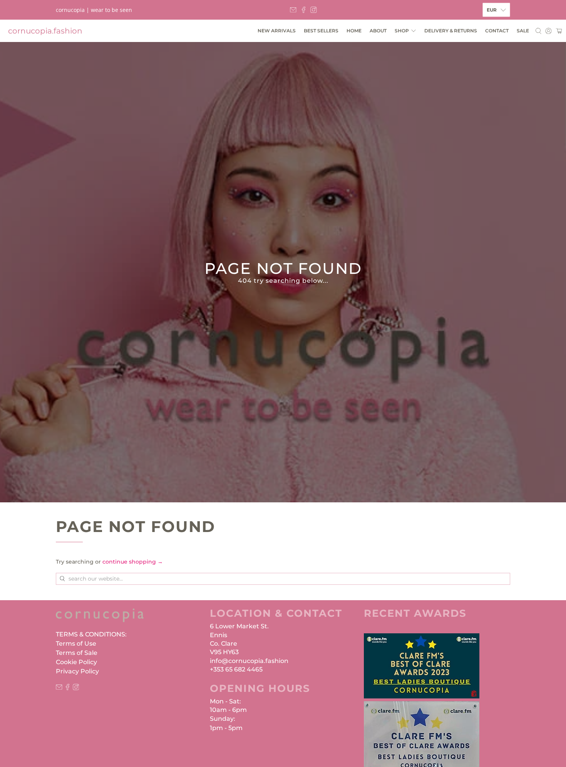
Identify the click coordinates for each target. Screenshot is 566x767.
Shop (402, 31)
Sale (523, 31)
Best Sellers (321, 31)
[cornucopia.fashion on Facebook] (303, 10)
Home (354, 31)
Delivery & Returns (450, 31)
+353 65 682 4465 (236, 669)
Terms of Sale (76, 652)
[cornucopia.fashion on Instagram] (313, 10)
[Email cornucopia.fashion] (293, 10)
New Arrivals (277, 31)
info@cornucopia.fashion (249, 661)
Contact (497, 31)
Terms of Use (76, 643)
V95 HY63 (224, 652)
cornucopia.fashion (45, 30)
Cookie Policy (76, 662)
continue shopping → (132, 561)
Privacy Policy (77, 671)
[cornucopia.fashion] (100, 619)
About (378, 31)
